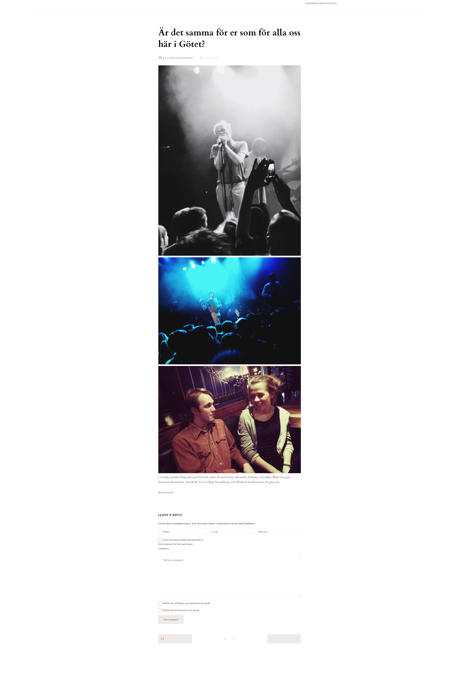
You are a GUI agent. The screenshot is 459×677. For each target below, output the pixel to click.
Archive (326, 3)
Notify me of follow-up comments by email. (186, 603)
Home (309, 3)
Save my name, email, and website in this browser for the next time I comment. (180, 544)
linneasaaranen (180, 58)
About (317, 3)
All (171, 492)
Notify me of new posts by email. (181, 610)
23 (163, 638)
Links (334, 3)
